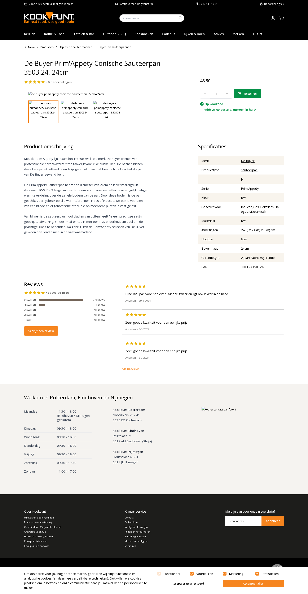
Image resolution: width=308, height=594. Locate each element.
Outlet (258, 34)
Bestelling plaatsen (135, 536)
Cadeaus (168, 34)
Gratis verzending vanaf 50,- (137, 4)
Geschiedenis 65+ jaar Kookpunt (42, 527)
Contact (129, 517)
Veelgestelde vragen (136, 527)
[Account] (273, 18)
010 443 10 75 (209, 4)
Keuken (29, 34)
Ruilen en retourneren (137, 531)
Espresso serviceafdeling (38, 522)
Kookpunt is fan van (35, 541)
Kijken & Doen (194, 34)
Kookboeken (144, 34)
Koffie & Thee (54, 34)
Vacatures (130, 545)
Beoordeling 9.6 (274, 4)
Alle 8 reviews (130, 369)
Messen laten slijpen (136, 541)
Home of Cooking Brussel (38, 536)
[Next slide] (177, 94)
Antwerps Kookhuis (35, 531)
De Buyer (248, 161)
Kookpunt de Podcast (36, 545)
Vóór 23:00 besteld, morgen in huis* (51, 4)
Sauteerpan (249, 170)
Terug (31, 47)
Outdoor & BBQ (114, 34)
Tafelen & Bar (83, 34)
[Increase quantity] (227, 94)
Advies (219, 34)
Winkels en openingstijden (39, 517)
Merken (238, 34)
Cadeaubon (131, 522)
